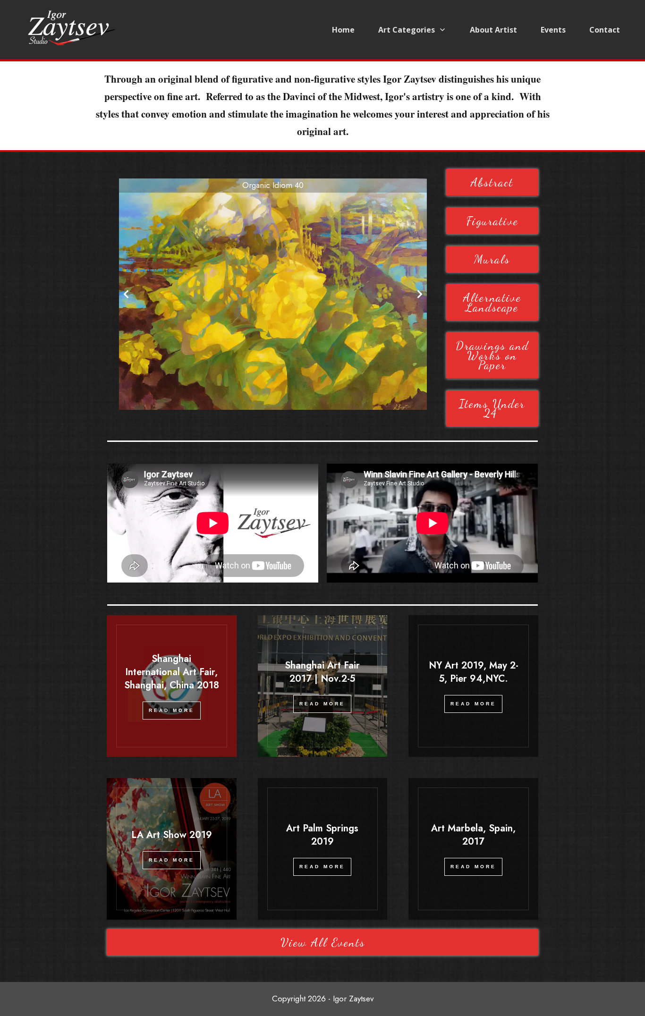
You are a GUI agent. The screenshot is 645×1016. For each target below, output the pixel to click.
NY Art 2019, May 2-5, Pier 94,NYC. (473, 672)
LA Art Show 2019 (171, 835)
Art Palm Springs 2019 (322, 834)
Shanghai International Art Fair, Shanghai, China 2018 (171, 672)
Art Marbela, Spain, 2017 (473, 834)
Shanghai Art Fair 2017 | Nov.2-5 (322, 672)
